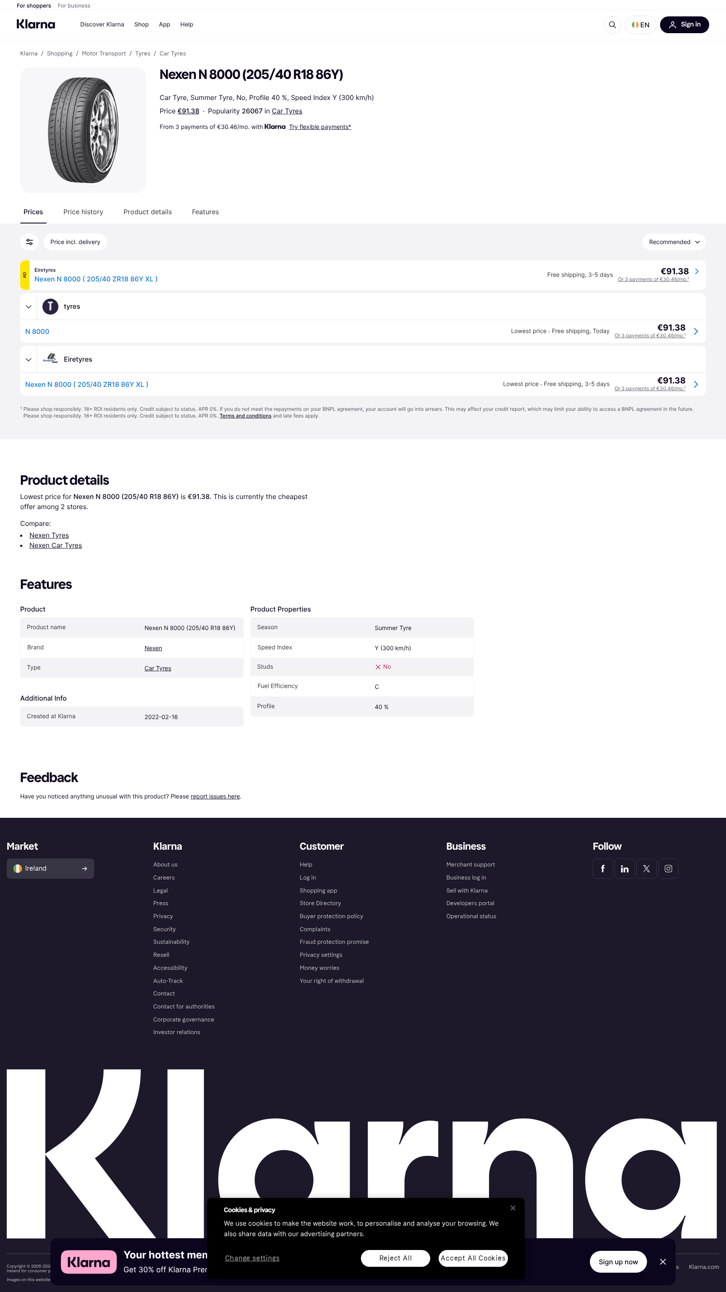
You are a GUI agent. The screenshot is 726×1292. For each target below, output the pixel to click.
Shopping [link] (60, 53)
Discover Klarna (102, 24)
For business (74, 6)
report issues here (215, 796)
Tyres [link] (142, 53)
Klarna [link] (28, 53)
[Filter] (29, 242)
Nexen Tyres (49, 535)
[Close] (513, 1208)
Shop (141, 24)
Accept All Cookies (473, 1258)
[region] (366, 1238)
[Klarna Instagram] (668, 869)
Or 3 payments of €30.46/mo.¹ (653, 279)
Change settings (252, 1259)
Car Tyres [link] (173, 53)
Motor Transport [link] (104, 53)
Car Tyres (287, 111)
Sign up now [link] (618, 1262)
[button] (641, 25)
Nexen (153, 648)
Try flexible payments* (320, 126)
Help (186, 24)
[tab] (33, 211)
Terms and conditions (245, 415)
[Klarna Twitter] (647, 869)
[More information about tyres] (28, 306)
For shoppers (34, 6)
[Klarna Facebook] (603, 869)
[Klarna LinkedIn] (625, 869)
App (164, 24)
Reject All (395, 1258)
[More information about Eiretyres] (28, 359)
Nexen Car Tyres (55, 545)
